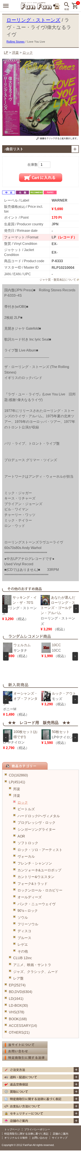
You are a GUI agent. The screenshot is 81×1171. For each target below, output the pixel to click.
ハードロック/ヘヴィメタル (38, 816)
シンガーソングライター (36, 829)
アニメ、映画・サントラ (32, 965)
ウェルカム (22, 645)
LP (6, 52)
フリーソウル (27, 924)
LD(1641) (16, 999)
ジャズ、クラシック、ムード (35, 972)
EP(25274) (17, 985)
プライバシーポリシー (37, 1129)
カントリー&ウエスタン (35, 877)
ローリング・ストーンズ (33, 20)
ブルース (24, 938)
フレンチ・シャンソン (34, 863)
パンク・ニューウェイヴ (36, 904)
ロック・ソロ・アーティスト (39, 850)
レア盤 (18, 978)
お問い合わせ (40, 1137)
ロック (22, 802)
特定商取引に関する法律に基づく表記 (26, 1133)
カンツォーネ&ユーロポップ (39, 870)
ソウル (22, 917)
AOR (21, 836)
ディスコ (24, 931)
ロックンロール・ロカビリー (39, 890)
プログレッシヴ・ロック (36, 822)
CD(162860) (18, 775)
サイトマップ (59, 1137)
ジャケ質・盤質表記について (58, 279)
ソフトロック (27, 843)
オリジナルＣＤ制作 (16, 1137)
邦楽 (16, 789)
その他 (22, 951)
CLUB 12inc (22, 958)
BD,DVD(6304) (20, 992)
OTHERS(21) (19, 1032)
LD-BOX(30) (18, 1005)
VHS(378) (16, 1012)
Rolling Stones (15, 41)
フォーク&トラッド (32, 883)
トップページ (12, 1129)
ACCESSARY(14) (23, 1025)
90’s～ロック (27, 910)
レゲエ (22, 944)
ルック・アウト (64, 693)
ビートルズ (26, 809)
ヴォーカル (26, 856)
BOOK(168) (18, 1019)
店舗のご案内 (60, 1133)
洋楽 (16, 795)
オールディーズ (29, 897)
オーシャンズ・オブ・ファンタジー (20, 699)
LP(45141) (17, 782)
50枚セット (61, 732)
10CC (56, 645)
